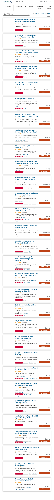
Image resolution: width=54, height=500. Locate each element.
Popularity (38, 13)
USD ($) (15, 1)
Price (46, 13)
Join (46, 1)
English (20, 1)
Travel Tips (42, 1)
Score (42, 13)
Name (49, 13)
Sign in (49, 1)
